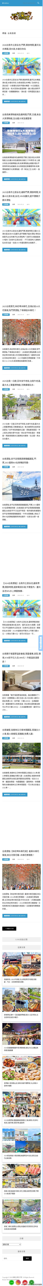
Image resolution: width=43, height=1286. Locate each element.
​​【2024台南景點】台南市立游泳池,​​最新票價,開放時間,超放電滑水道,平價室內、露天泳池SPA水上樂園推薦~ (21, 587)
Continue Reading (18, 101)
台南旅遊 (5, 53)
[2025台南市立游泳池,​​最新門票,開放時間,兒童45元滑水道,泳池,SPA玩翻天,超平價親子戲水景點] (21, 218)
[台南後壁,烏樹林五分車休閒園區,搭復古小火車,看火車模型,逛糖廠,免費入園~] (21, 755)
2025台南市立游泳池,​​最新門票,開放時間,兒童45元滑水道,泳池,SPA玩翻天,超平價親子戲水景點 (21, 196)
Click (40, 643)
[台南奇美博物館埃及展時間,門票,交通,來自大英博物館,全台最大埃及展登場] (21, 140)
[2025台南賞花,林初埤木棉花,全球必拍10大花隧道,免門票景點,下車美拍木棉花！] (21, 332)
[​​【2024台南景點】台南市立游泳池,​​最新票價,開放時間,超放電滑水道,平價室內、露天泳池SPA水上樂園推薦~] (21, 609)
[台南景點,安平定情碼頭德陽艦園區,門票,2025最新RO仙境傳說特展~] (21, 486)
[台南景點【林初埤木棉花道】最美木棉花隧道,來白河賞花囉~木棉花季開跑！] (21, 877)
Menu (6, 3)
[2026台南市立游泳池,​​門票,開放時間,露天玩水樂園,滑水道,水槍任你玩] (21, 66)
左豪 (13, 53)
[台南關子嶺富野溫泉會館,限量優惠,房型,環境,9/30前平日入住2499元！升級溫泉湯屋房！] (21, 680)
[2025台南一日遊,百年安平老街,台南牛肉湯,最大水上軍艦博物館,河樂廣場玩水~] (21, 407)
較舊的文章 (10, 928)
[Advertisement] (21, 282)
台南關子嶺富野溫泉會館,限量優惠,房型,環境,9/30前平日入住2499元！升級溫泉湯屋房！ (21, 658)
